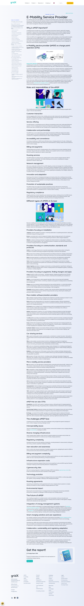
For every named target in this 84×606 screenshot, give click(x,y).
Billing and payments (15, 35)
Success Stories (27, 583)
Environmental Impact (15, 71)
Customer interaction (15, 30)
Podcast (50, 593)
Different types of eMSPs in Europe (16, 44)
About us (51, 576)
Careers (50, 578)
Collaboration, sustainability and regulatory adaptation (17, 79)
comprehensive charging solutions (41, 82)
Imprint (62, 576)
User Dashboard (39, 585)
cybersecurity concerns (64, 470)
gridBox (37, 578)
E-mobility (26, 576)
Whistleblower (52, 583)
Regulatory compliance (15, 42)
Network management (15, 38)
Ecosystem (26, 581)
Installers (25, 580)
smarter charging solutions (65, 517)
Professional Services (40, 581)
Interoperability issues (15, 59)
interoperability (33, 430)
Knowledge (51, 588)
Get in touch (70, 3)
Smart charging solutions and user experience (17, 77)
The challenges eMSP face (16, 57)
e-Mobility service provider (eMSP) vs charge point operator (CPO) (17, 26)
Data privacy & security (54, 581)
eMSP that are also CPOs (16, 56)
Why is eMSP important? (15, 24)
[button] (27, 3)
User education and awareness (17, 63)
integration (31, 510)
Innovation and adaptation (16, 39)
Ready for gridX (39, 583)
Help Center (51, 595)
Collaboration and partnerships (16, 32)
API (37, 587)
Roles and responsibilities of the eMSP (17, 28)
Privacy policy (64, 580)
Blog (50, 587)
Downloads (51, 592)
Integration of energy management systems (17, 74)
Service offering (14, 31)
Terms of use (64, 583)
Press (50, 590)
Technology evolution (15, 68)
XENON (37, 576)
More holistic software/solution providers (16, 52)
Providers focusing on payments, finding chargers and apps (17, 50)
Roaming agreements (15, 70)
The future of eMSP (14, 72)
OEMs (25, 578)
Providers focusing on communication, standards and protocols (18, 48)
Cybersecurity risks (15, 67)
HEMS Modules (39, 588)
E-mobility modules (40, 591)
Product (38, 575)
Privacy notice (64, 578)
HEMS (25, 575)
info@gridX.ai (14, 591)
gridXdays (51, 580)
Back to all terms (69, 13)
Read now (29, 561)
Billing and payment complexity (17, 64)
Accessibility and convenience (17, 34)
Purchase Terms (64, 584)
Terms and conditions (65, 581)
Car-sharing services (15, 53)
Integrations (38, 580)
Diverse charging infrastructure (17, 60)
